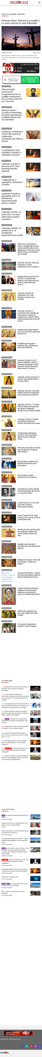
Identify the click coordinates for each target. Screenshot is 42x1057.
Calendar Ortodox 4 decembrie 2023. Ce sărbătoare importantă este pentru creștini (11, 198)
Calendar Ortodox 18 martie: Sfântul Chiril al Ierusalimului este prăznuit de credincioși (28, 393)
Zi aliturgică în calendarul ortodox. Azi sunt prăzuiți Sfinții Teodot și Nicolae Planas (27, 436)
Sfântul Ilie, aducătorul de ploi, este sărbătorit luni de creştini (28, 613)
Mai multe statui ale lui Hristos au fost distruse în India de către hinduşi (29, 450)
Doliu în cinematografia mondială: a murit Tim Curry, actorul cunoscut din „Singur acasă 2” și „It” (15, 734)
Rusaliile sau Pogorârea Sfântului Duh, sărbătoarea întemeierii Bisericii (28, 345)
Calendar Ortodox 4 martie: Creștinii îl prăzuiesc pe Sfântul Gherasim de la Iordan (29, 421)
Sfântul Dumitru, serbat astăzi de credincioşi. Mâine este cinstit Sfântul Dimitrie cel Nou (29, 532)
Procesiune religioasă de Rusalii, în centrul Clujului (27, 625)
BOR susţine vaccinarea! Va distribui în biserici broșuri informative (28, 463)
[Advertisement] (21, 657)
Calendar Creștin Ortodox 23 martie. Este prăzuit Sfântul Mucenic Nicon (29, 379)
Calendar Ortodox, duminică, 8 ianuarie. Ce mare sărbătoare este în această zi (28, 265)
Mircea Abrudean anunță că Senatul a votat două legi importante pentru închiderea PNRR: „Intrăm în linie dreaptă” (15, 713)
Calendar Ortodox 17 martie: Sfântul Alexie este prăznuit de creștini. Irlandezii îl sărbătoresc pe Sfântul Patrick (29, 407)
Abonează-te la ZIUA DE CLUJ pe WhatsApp (32, 80)
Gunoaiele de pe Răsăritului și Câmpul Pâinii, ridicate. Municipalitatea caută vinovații (15, 720)
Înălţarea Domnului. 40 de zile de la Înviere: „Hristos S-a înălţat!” (29, 562)
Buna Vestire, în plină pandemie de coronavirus (27, 476)
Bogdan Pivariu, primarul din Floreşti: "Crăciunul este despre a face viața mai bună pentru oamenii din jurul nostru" (28, 280)
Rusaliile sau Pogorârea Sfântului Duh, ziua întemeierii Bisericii (29, 546)
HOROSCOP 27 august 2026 (10, 877)
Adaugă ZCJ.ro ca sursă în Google (13, 80)
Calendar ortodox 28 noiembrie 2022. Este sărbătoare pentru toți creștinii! (26, 296)
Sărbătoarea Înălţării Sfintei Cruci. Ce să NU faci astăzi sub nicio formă (29, 332)
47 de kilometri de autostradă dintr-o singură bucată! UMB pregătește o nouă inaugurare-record (15, 840)
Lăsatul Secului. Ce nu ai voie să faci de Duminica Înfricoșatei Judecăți (28, 505)
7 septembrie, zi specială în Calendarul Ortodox (12, 182)
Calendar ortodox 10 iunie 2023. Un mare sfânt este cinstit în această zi (11, 215)
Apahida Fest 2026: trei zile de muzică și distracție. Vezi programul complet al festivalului (15, 688)
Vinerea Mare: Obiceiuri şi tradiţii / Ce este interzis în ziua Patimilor (21, 22)
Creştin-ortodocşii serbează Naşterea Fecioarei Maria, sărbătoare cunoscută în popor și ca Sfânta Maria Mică (29, 591)
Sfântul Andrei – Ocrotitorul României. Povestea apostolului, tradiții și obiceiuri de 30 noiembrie (12, 115)
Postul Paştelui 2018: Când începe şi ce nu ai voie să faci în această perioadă (29, 517)
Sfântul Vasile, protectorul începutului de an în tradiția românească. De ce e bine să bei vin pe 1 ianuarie (12, 95)
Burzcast (19, 1050)
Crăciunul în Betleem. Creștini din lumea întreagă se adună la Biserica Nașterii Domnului (29, 575)
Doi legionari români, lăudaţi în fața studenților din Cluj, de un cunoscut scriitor (29, 491)
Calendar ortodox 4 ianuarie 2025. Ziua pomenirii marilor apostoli (11, 167)
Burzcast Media (28, 1050)
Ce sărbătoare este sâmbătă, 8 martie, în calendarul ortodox (11, 152)
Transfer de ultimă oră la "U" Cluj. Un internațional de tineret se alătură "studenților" (15, 750)
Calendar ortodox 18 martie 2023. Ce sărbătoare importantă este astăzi (12, 231)
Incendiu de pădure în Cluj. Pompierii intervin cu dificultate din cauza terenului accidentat (14, 742)
